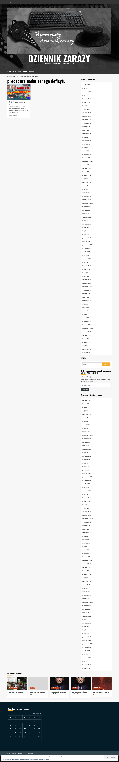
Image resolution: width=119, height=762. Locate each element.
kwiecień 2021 (86, 307)
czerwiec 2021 (86, 300)
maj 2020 (85, 345)
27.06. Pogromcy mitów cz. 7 (17, 102)
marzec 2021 (86, 311)
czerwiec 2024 (86, 175)
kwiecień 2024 (86, 182)
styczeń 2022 (86, 276)
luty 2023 (85, 231)
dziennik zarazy (59, 58)
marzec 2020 (86, 352)
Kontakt (39, 2)
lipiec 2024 (85, 172)
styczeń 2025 (86, 151)
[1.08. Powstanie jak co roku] (102, 683)
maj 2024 (85, 179)
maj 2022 (85, 262)
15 (34, 729)
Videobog (11, 97)
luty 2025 (85, 147)
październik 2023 (87, 203)
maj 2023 (85, 220)
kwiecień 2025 (86, 140)
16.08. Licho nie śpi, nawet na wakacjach (17, 693)
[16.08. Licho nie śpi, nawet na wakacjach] (17, 683)
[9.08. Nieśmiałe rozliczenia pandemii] (59, 683)
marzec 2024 (86, 186)
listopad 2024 (86, 158)
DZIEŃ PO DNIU (55, 687)
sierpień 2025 (86, 126)
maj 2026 (85, 95)
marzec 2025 (86, 144)
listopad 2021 (86, 283)
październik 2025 (87, 119)
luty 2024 (85, 189)
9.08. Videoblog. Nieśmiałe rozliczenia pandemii (79, 693)
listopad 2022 (86, 241)
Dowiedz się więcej (13, 115)
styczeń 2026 (86, 109)
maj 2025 (85, 137)
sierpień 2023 (86, 210)
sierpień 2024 (86, 168)
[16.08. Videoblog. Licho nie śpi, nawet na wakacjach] (38, 683)
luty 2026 (85, 106)
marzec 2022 (86, 269)
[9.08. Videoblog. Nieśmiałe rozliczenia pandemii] (81, 683)
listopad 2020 (86, 325)
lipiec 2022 (85, 255)
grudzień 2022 (86, 238)
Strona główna (21, 2)
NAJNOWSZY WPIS (13, 687)
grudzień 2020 (86, 321)
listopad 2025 (86, 116)
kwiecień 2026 (86, 99)
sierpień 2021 (86, 293)
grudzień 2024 (86, 154)
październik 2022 (87, 245)
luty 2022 (85, 272)
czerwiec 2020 (86, 342)
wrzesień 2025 (86, 123)
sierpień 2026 (86, 85)
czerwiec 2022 (86, 259)
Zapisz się (85, 389)
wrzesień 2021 (86, 290)
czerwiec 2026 (86, 92)
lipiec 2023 (85, 213)
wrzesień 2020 (86, 332)
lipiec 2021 (85, 297)
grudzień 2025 (86, 112)
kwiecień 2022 (86, 265)
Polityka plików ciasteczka (44, 759)
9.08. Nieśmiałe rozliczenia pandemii (58, 693)
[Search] (111, 71)
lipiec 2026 (85, 88)
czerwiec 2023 (86, 217)
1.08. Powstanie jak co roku (101, 692)
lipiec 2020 (85, 339)
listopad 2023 (86, 199)
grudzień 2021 (86, 279)
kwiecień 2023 (86, 224)
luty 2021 (85, 314)
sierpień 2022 (86, 252)
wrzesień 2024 (86, 165)
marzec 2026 (86, 102)
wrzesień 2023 (86, 206)
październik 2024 (87, 161)
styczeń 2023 (86, 234)
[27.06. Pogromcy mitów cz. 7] (18, 92)
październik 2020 (87, 328)
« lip (9, 744)
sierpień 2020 (86, 335)
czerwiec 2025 (86, 133)
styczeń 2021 (86, 318)
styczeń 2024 (86, 192)
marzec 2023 (86, 227)
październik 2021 (87, 286)
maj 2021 (85, 304)
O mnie (33, 2)
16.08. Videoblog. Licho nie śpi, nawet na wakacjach (37, 693)
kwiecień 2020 (86, 349)
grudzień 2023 (86, 196)
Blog (28, 2)
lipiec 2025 (85, 130)
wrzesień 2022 (86, 248)
